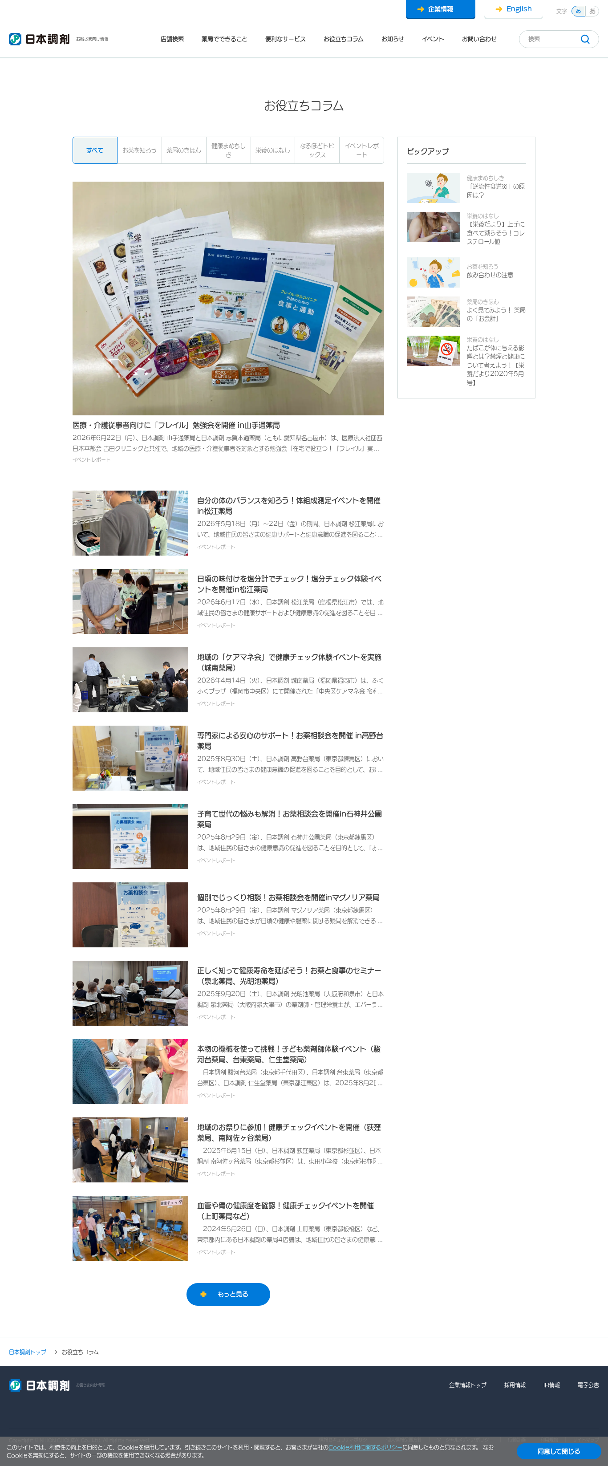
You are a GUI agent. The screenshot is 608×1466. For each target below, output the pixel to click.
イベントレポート (362, 150)
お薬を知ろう (139, 150)
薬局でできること (224, 39)
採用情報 (515, 1385)
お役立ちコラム (344, 39)
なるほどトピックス (317, 150)
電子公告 (588, 1385)
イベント (433, 39)
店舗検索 (172, 39)
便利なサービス (285, 39)
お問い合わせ (479, 39)
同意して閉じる (559, 1451)
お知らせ (392, 39)
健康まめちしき (228, 150)
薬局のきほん (183, 150)
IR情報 (551, 1385)
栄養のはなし (272, 150)
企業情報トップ (467, 1385)
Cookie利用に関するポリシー (365, 1447)
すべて (94, 150)
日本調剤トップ (27, 1352)
